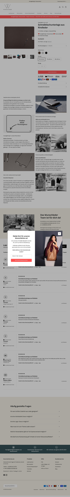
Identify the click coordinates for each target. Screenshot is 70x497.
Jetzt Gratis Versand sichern (21, 260)
